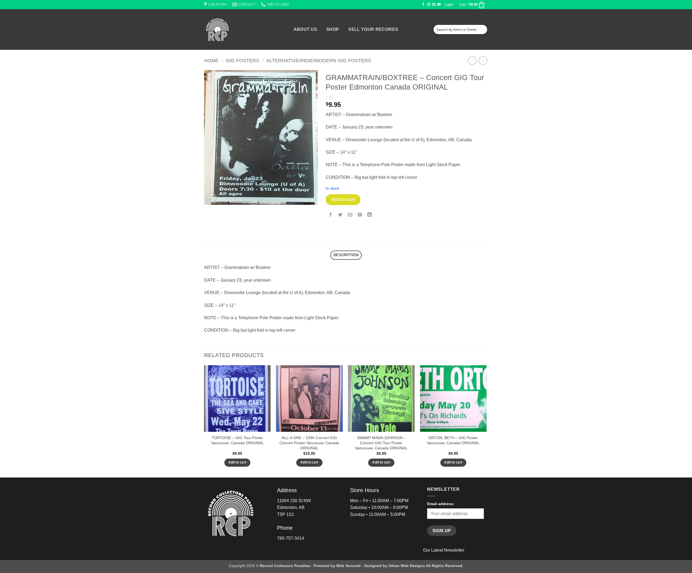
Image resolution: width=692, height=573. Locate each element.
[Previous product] (483, 60)
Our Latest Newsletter (443, 550)
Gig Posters (242, 60)
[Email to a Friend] (350, 215)
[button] (449, 4)
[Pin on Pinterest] (359, 215)
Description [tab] (346, 255)
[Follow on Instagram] (428, 4)
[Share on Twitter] (340, 215)
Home (211, 60)
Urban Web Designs (406, 566)
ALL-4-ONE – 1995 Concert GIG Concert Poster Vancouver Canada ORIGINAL (309, 443)
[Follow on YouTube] (439, 4)
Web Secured (348, 566)
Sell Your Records (373, 29)
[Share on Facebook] (330, 215)
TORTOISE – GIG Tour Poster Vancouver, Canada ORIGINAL (237, 440)
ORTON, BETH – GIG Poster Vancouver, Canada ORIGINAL (453, 440)
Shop (332, 29)
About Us (305, 29)
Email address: (440, 504)
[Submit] (482, 29)
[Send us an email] (433, 4)
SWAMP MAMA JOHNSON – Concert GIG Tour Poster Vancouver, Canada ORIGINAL (381, 443)
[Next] (486, 421)
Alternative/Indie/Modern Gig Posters (318, 60)
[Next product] (472, 60)
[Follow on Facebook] (423, 4)
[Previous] (204, 421)
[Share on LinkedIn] (369, 215)
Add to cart (343, 199)
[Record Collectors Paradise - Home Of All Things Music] (227, 29)
